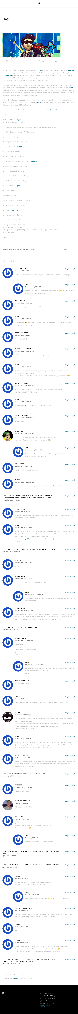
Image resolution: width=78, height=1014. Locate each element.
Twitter (26, 110)
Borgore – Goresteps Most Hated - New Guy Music (36, 865)
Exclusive (26, 249)
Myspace (38, 110)
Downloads (20, 58)
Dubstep (27, 58)
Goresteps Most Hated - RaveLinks (28, 774)
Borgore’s (38, 70)
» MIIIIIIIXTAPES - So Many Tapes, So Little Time (33, 549)
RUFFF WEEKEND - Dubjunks (24, 627)
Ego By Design (45, 1006)
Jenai (27, 284)
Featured (34, 58)
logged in (14, 978)
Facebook (53, 110)
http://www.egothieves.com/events (28, 539)
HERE (73, 88)
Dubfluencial (7, 75)
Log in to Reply (70, 269)
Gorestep (33, 249)
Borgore (71, 70)
